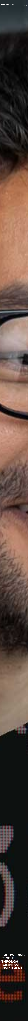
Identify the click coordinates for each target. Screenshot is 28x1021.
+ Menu (24, 5)
